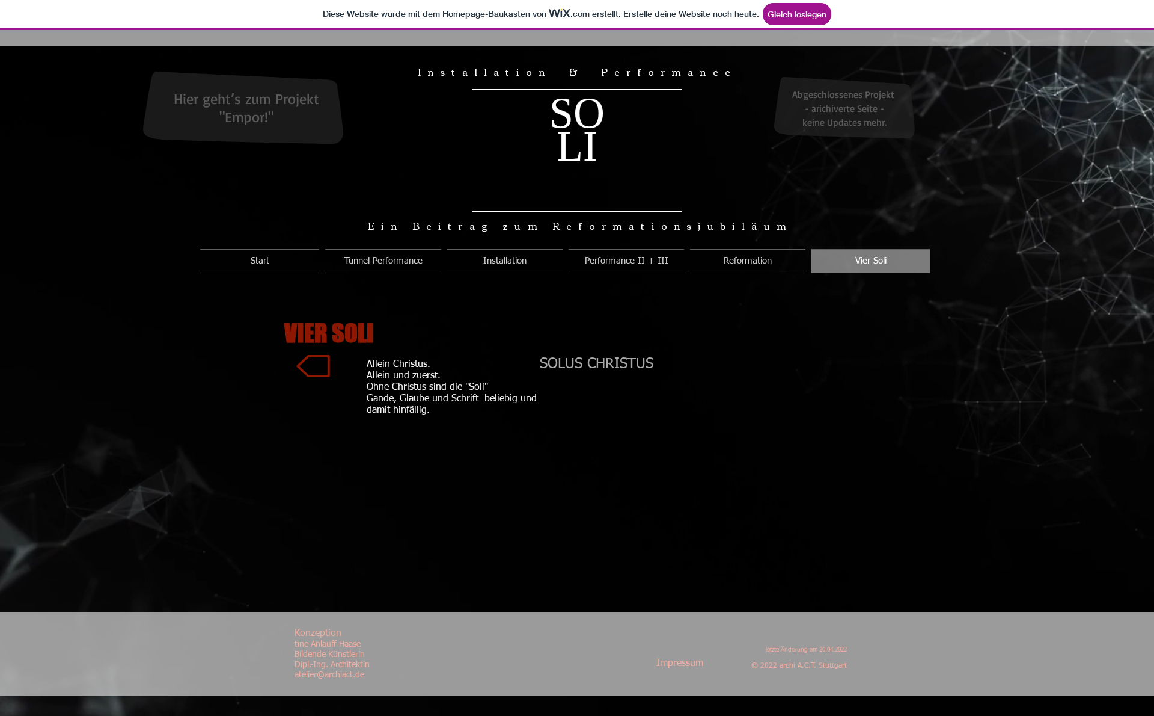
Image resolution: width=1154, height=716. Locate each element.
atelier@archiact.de (329, 675)
